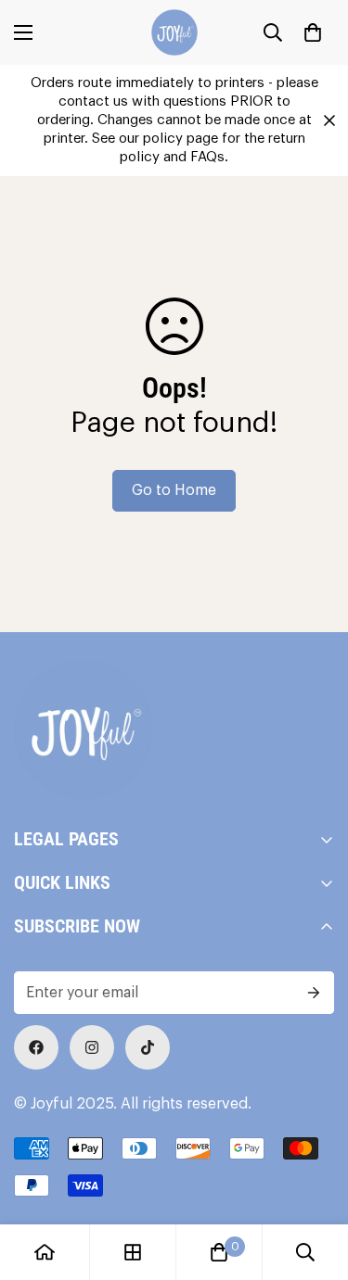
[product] (44, 1252)
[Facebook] (36, 1047)
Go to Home (174, 490)
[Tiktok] (147, 1047)
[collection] (132, 1252)
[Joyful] (174, 32)
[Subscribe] (313, 992)
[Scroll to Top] (314, 1181)
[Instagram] (92, 1047)
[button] (312, 32)
